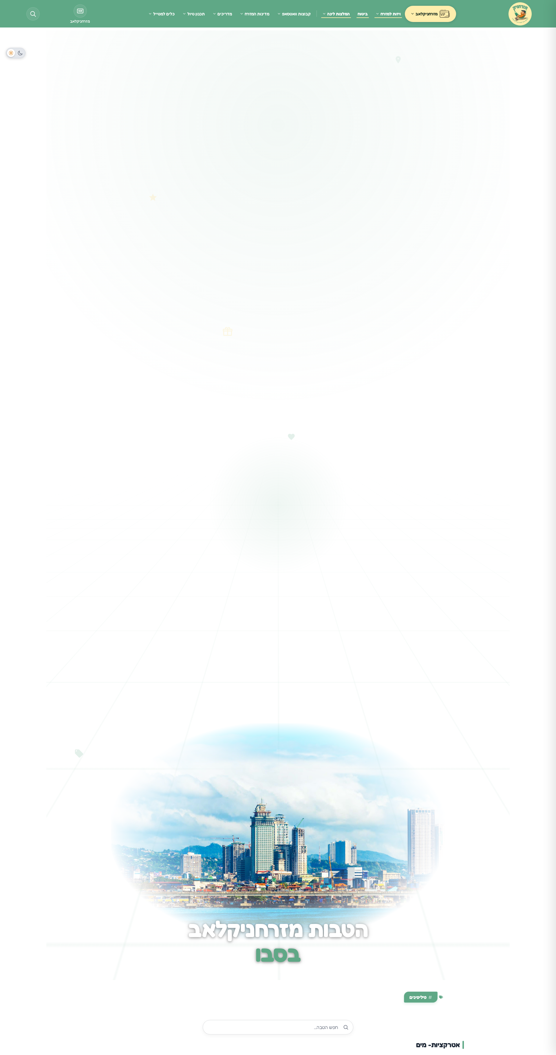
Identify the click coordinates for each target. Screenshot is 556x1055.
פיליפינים (418, 997)
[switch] (15, 53)
